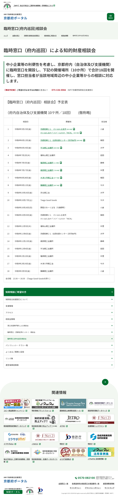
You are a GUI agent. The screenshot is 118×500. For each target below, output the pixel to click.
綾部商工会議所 (50, 170)
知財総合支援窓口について (17, 299)
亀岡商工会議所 (50, 163)
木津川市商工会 (50, 177)
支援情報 (9, 306)
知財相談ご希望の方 (50, 35)
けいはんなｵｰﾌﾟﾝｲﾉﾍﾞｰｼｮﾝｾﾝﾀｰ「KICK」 (60, 133)
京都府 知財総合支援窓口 (32, 35)
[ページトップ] (105, 382)
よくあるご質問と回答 (15, 351)
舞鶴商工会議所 (50, 185)
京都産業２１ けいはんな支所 (56, 129)
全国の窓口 (15, 35)
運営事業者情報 (12, 365)
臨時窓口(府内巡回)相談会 (16, 339)
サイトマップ (109, 488)
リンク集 (9, 358)
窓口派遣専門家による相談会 (17, 325)
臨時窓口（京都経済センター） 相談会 (21, 332)
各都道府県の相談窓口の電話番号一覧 (85, 483)
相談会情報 (64, 35)
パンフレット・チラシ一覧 (17, 345)
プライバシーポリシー (93, 488)
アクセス (9, 312)
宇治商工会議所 (50, 148)
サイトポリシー (75, 488)
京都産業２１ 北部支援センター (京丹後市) (61, 140)
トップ (6, 35)
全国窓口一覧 (63, 483)
